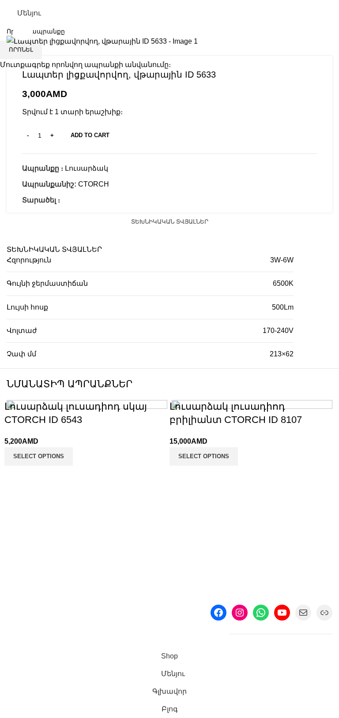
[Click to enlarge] (23, 31)
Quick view (18, 585)
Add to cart (90, 135)
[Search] (329, 13)
